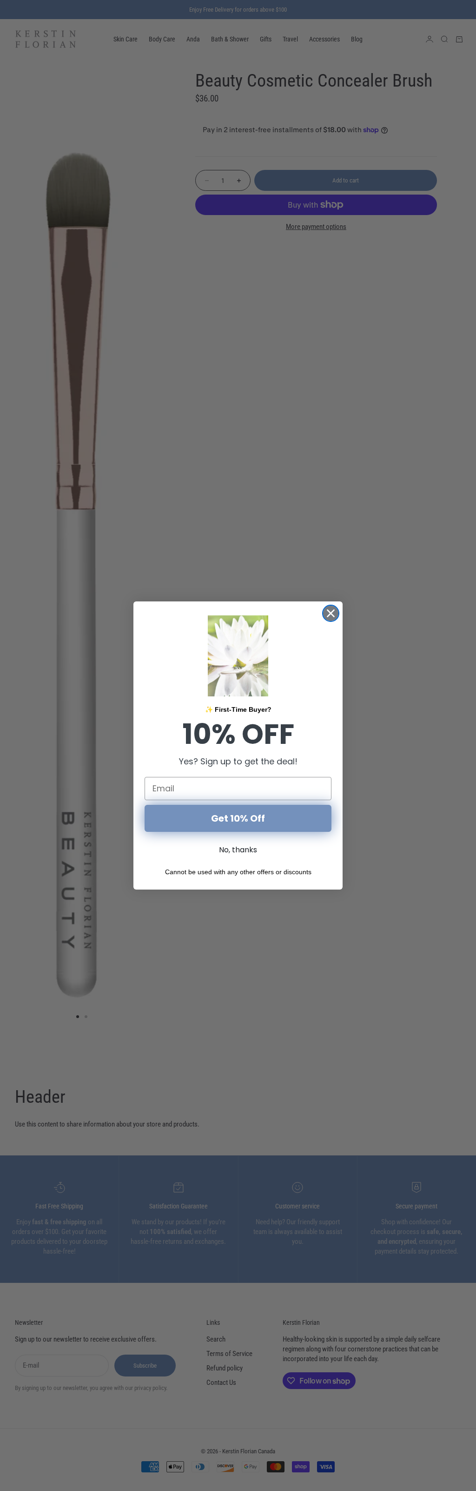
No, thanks (238, 849)
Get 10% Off (238, 818)
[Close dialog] (331, 613)
